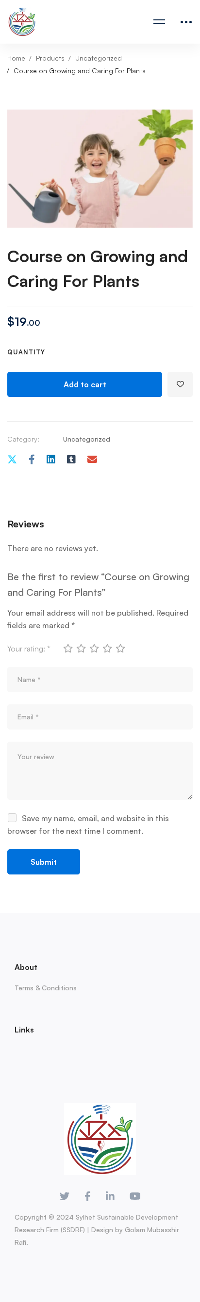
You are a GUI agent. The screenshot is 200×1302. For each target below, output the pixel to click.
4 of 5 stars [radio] (106, 648)
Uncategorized (98, 58)
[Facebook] (32, 460)
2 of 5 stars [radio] (80, 648)
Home (16, 58)
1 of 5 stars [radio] (67, 648)
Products (50, 58)
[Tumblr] (71, 460)
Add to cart (85, 384)
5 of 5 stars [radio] (120, 648)
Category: (23, 439)
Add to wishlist (180, 384)
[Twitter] (12, 460)
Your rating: (28, 648)
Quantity (26, 352)
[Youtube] (135, 1196)
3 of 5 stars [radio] (93, 648)
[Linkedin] (51, 460)
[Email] (92, 460)
